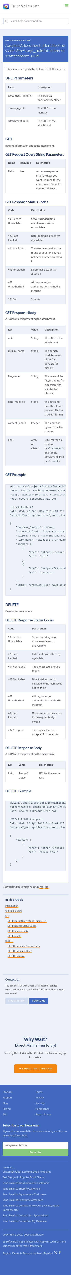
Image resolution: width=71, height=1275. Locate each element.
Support (7, 1097)
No (46, 887)
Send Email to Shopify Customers (21, 1188)
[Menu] (66, 6)
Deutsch (17, 1253)
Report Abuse (43, 1114)
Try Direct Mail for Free (35, 1069)
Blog (5, 1103)
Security (40, 1103)
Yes (41, 887)
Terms (39, 1092)
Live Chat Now (16, 1001)
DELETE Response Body (20, 951)
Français (27, 1253)
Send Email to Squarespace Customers (24, 1194)
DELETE (9, 941)
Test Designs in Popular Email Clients (23, 1177)
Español (48, 1253)
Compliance (42, 1109)
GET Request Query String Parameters (27, 921)
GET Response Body (18, 931)
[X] (55, 1253)
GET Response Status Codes (22, 926)
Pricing (7, 1109)
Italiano (38, 1253)
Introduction (11, 906)
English (7, 1253)
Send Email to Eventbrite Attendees (23, 1200)
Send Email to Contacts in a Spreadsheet (25, 1215)
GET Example (14, 936)
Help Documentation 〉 (16, 41)
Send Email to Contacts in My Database (25, 1221)
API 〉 (29, 41)
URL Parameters (13, 911)
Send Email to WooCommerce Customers (26, 1183)
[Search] (6, 21)
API (5, 1114)
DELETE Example (16, 956)
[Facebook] (60, 1253)
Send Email (38, 1001)
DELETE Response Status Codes (24, 946)
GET (7, 916)
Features (7, 1092)
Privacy (40, 1097)
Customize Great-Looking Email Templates (27, 1172)
